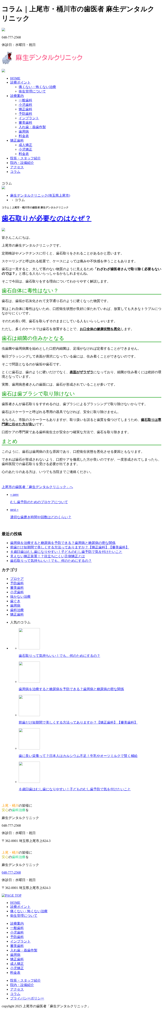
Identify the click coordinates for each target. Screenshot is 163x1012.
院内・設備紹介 (22, 163)
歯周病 (24, 131)
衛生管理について (32, 91)
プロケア (17, 579)
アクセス (17, 167)
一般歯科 (25, 100)
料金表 (24, 136)
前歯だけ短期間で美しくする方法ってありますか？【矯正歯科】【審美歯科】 (69, 547)
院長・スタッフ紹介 (25, 158)
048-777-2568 (11, 872)
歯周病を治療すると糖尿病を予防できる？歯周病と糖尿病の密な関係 (62, 543)
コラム (15, 171)
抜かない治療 (20, 596)
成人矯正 (25, 145)
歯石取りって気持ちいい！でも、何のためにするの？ (51, 560)
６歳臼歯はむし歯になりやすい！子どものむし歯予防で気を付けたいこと (66, 552)
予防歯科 (25, 113)
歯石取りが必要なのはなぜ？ (46, 218)
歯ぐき (15, 601)
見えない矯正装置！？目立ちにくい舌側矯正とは (47, 556)
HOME (15, 78)
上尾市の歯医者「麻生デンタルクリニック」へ (37, 487)
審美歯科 (25, 122)
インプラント (29, 118)
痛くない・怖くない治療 (37, 87)
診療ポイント (20, 82)
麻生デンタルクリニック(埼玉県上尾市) (40, 195)
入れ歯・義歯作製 (32, 127)
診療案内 (17, 96)
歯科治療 (17, 610)
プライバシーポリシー (27, 998)
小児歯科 (25, 104)
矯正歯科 (25, 109)
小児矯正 (25, 149)
